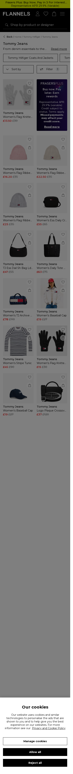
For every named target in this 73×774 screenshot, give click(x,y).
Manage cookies (35, 741)
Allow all (35, 752)
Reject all (35, 763)
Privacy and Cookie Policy (49, 728)
